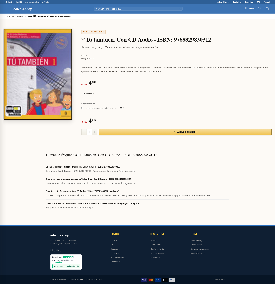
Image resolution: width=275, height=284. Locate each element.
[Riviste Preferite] (259, 8)
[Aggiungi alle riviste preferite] (83, 39)
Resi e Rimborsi (117, 257)
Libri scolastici (18, 16)
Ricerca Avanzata (158, 253)
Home (7, 16)
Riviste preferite (157, 249)
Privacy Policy (196, 240)
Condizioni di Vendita (199, 249)
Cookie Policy (196, 244)
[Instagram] (58, 250)
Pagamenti (115, 253)
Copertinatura (88, 103)
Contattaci (249, 2)
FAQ (258, 2)
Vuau (223, 280)
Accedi (267, 2)
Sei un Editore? (223, 2)
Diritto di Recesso (197, 253)
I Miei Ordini (156, 244)
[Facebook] (52, 250)
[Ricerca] (180, 9)
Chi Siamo (115, 240)
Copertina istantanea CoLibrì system (104, 108)
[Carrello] (267, 8)
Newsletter (155, 257)
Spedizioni (237, 2)
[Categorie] (7, 8)
